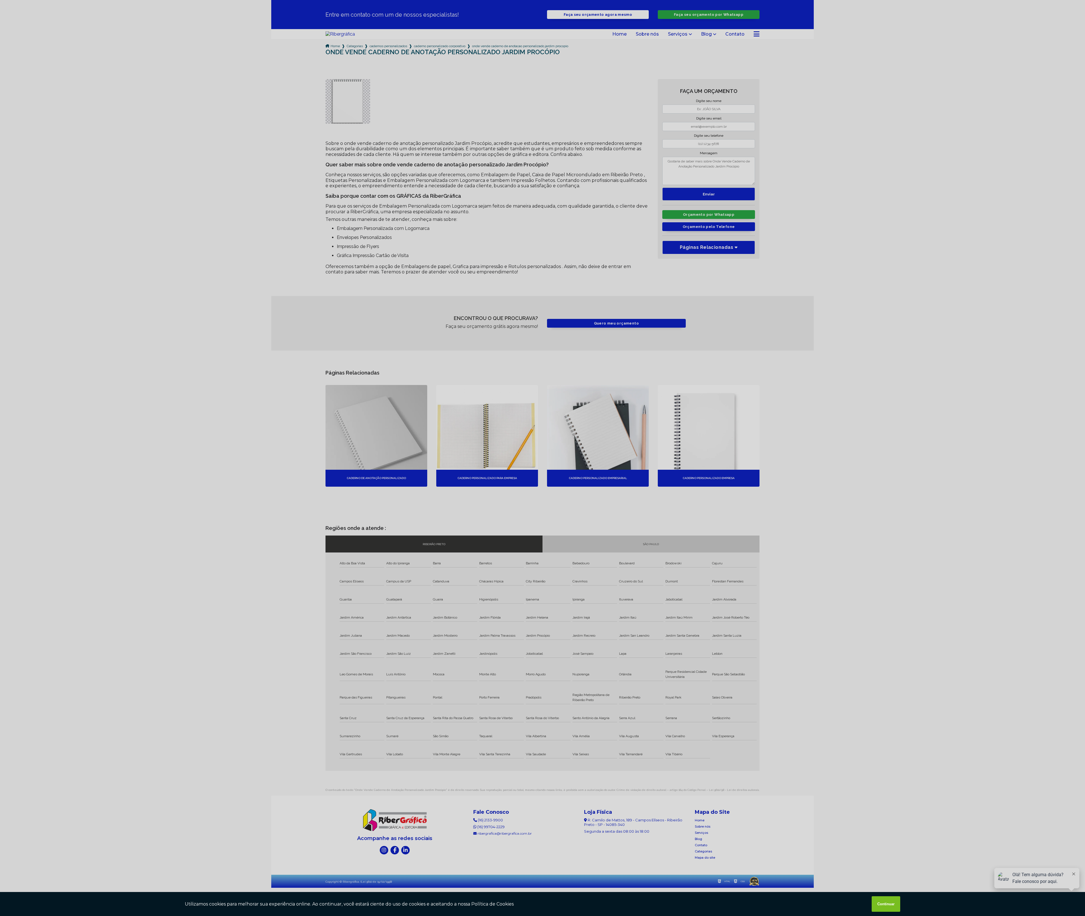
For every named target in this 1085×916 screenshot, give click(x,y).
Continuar (886, 904)
